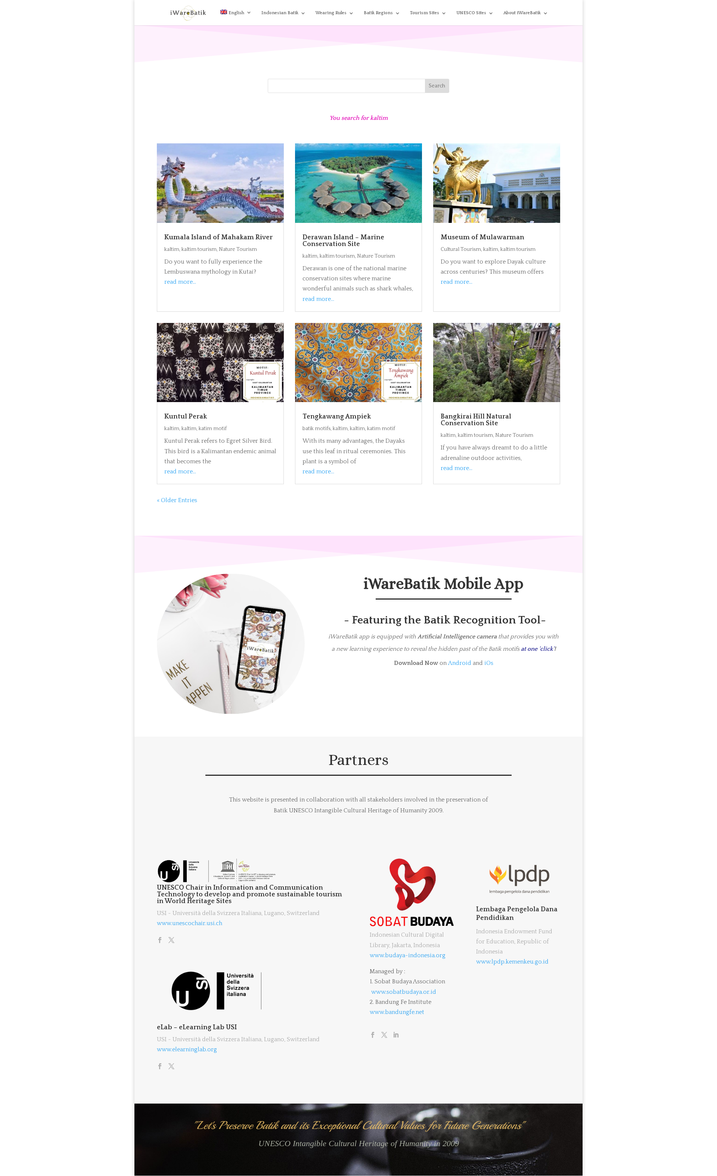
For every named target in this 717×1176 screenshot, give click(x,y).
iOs (488, 663)
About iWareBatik (522, 12)
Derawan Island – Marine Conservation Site (343, 241)
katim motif (213, 429)
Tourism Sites (424, 12)
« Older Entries (177, 500)
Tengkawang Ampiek (336, 416)
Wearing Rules (331, 12)
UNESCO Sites (471, 12)
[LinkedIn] (396, 1035)
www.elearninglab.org (187, 1049)
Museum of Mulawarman (482, 237)
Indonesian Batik (279, 12)
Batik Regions (378, 12)
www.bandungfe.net (397, 1012)
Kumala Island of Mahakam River (218, 237)
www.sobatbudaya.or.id (403, 992)
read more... (180, 282)
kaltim (171, 249)
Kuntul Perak (185, 416)
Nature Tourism (238, 249)
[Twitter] (171, 941)
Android (459, 663)
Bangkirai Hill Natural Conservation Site (476, 420)
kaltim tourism (199, 249)
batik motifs (316, 429)
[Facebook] (160, 941)
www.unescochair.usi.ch (189, 923)
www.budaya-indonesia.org (408, 955)
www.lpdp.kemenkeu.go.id (512, 961)
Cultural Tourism (461, 249)
